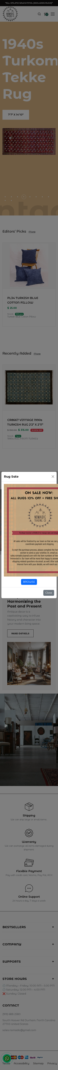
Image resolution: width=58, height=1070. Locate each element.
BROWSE (29, 581)
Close (48, 592)
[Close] (52, 476)
